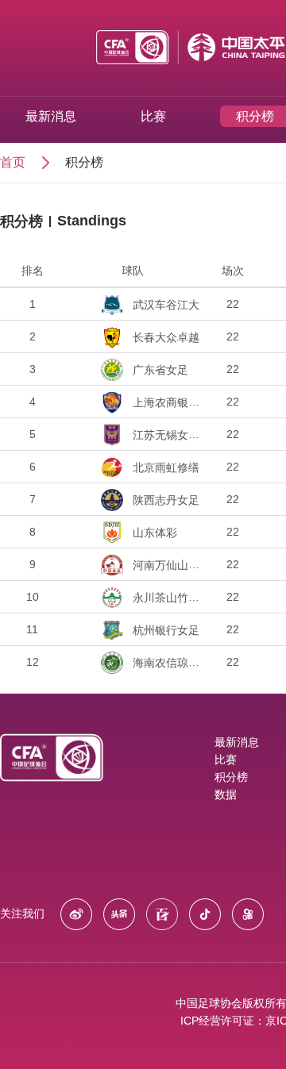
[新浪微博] (80, 913)
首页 (12, 162)
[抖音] (209, 913)
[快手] (252, 913)
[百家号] (166, 913)
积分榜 (84, 162)
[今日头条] (123, 913)
